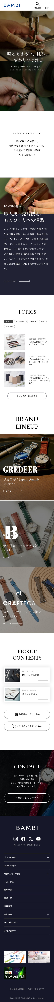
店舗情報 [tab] (32, 322)
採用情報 (8, 906)
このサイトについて (35, 989)
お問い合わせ (10, 930)
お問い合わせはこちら (27, 798)
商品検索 (8, 889)
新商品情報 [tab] (20, 322)
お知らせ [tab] (9, 327)
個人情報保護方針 (17, 989)
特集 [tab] (42, 322)
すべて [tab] (8, 322)
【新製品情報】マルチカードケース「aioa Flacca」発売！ (39, 380)
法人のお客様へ (11, 922)
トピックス (9, 881)
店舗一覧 (8, 898)
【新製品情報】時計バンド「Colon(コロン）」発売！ (39, 362)
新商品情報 (41, 339)
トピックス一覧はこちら (27, 396)
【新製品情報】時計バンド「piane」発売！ (39, 343)
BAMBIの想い (10, 865)
